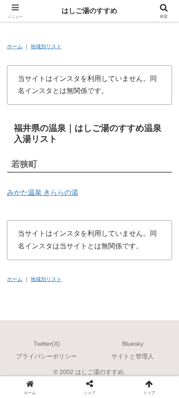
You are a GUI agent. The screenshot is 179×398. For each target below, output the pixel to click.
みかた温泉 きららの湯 (42, 192)
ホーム (15, 46)
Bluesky (132, 343)
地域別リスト (46, 46)
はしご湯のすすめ (89, 10)
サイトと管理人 (132, 356)
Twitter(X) (46, 343)
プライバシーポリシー (46, 356)
